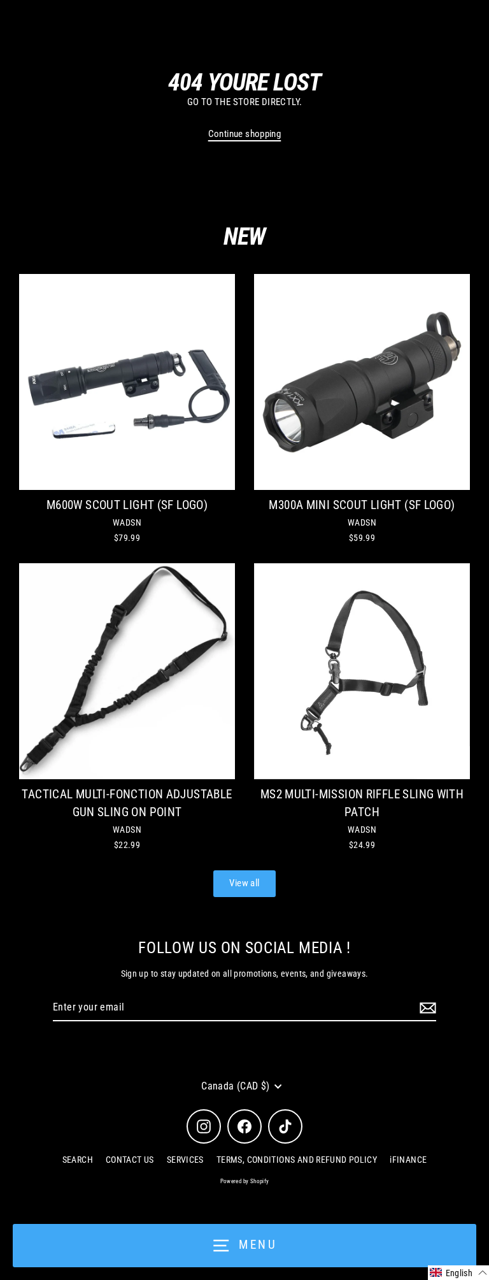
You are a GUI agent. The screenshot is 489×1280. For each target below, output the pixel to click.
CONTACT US (130, 1159)
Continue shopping (244, 134)
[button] (458, 1272)
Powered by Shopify (244, 1181)
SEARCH (77, 1159)
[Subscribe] (426, 1008)
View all (244, 883)
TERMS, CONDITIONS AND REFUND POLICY (296, 1159)
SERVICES (185, 1159)
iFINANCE (408, 1159)
